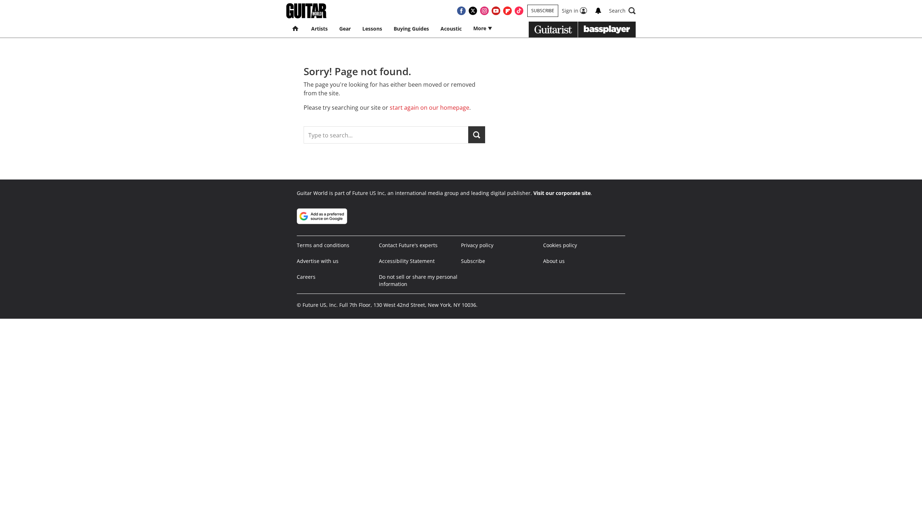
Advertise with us (318, 261)
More (480, 28)
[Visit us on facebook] (461, 10)
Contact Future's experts (408, 245)
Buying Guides (411, 28)
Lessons (372, 28)
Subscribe (542, 11)
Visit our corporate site (562, 193)
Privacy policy (477, 245)
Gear (345, 28)
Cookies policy (560, 245)
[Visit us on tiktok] (519, 10)
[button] (622, 10)
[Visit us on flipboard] (507, 10)
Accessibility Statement (407, 261)
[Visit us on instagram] (484, 10)
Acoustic (451, 28)
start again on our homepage (429, 108)
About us (554, 261)
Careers (306, 276)
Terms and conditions (323, 245)
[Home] (295, 29)
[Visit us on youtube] (496, 10)
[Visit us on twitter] (473, 10)
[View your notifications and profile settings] (598, 11)
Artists (319, 28)
